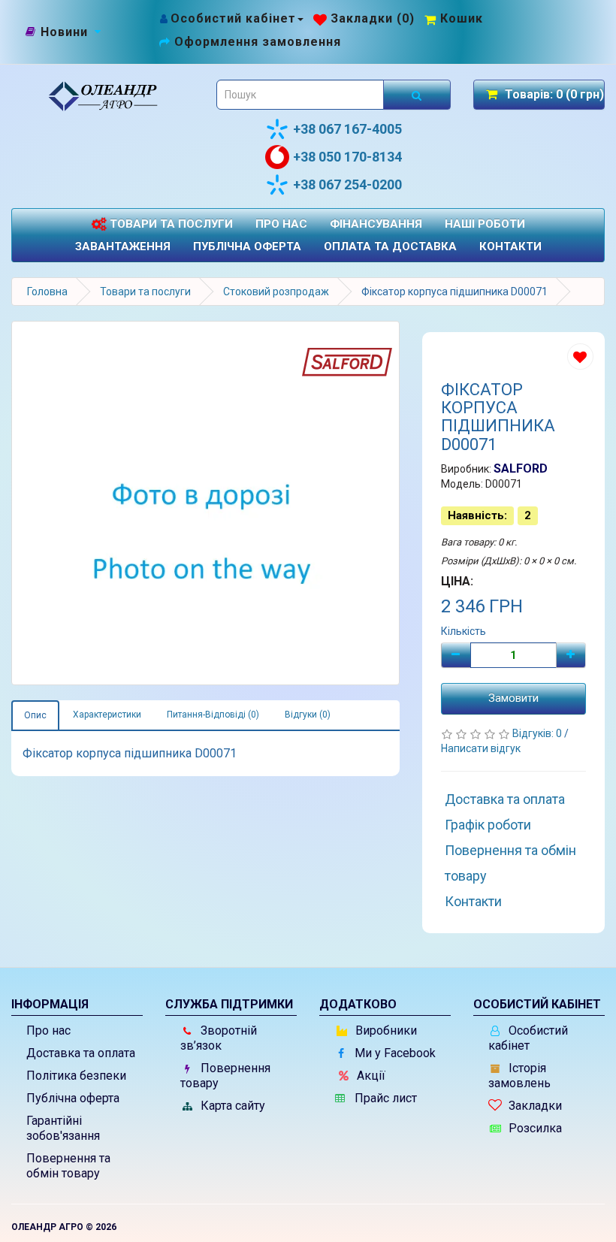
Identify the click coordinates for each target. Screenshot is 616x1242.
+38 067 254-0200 (347, 184)
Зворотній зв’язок (218, 1038)
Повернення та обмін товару (510, 863)
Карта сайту (231, 1105)
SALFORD (521, 468)
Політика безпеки (76, 1075)
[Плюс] (571, 655)
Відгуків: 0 (538, 733)
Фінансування (376, 224)
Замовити (513, 698)
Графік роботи (488, 825)
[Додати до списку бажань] (580, 356)
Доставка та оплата (505, 799)
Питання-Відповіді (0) (213, 714)
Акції (369, 1075)
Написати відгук (481, 748)
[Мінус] (456, 655)
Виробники (384, 1030)
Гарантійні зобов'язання (63, 1128)
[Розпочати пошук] (417, 95)
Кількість (463, 631)
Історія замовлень (519, 1075)
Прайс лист (384, 1098)
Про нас (281, 224)
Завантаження (123, 246)
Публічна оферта (247, 246)
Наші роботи (485, 224)
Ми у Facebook (394, 1053)
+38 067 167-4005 (347, 129)
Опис (35, 715)
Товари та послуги (170, 224)
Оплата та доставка (390, 246)
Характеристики (107, 714)
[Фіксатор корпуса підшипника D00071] (205, 503)
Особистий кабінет (528, 1038)
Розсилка (534, 1128)
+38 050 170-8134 (347, 157)
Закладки (534, 1105)
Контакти (510, 246)
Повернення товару (225, 1075)
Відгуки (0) (308, 714)
